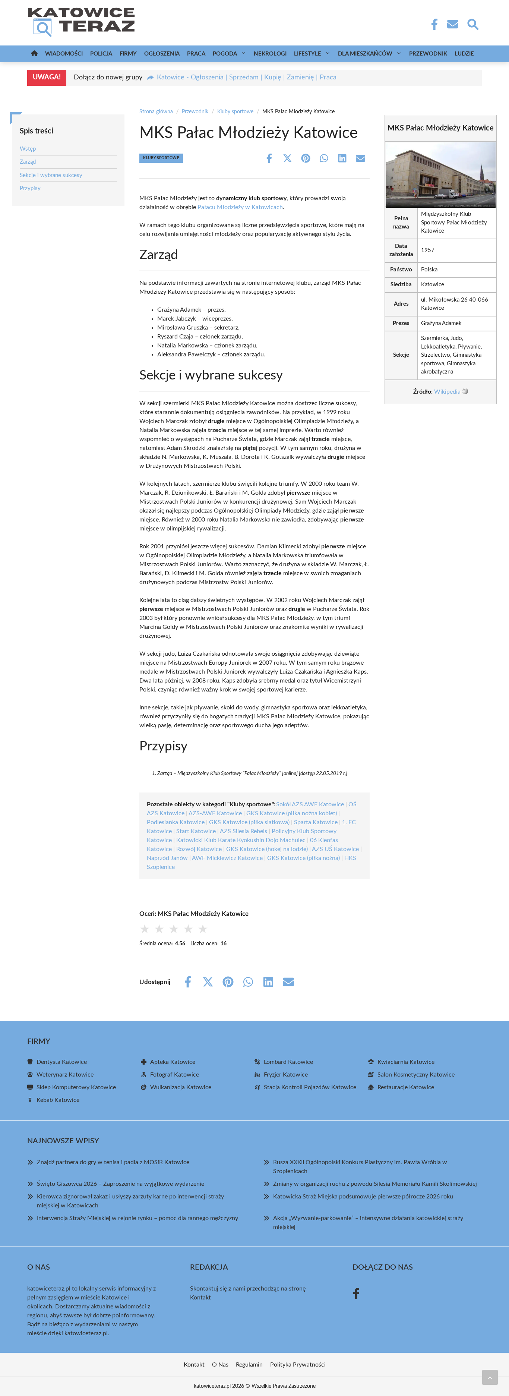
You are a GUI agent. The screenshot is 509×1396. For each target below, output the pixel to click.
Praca (196, 54)
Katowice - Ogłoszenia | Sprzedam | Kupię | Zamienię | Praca (246, 77)
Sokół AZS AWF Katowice (310, 804)
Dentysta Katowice (62, 1062)
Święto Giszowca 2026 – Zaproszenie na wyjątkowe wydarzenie (120, 1184)
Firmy (128, 54)
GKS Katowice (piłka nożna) (303, 858)
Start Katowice (196, 831)
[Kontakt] (452, 24)
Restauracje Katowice (405, 1087)
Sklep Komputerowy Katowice (76, 1087)
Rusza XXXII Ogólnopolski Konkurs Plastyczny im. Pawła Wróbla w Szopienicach (360, 1166)
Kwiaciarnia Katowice (405, 1062)
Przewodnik (428, 54)
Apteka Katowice (172, 1062)
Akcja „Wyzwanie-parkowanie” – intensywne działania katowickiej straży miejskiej (368, 1222)
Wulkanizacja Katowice (180, 1087)
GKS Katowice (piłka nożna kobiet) (291, 813)
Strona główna (156, 111)
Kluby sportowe (235, 111)
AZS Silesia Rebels (243, 831)
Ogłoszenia (162, 54)
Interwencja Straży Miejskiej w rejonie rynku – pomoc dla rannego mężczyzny (137, 1218)
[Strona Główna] (34, 53)
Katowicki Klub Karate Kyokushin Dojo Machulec (241, 840)
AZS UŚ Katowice (335, 849)
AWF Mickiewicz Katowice (227, 858)
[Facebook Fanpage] (432, 24)
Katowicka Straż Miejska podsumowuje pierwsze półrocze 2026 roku (363, 1197)
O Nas (220, 1365)
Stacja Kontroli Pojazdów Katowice (310, 1087)
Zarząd (28, 162)
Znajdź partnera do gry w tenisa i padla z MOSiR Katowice (113, 1162)
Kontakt (200, 1298)
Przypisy (30, 188)
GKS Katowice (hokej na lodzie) (267, 849)
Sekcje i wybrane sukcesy (51, 175)
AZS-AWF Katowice (215, 813)
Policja (101, 54)
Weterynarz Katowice (65, 1075)
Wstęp (28, 149)
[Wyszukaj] (472, 23)
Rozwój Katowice (199, 849)
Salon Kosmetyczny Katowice (416, 1075)
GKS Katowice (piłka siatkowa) (249, 822)
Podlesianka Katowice (176, 822)
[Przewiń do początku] (490, 1377)
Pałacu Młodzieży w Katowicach (240, 207)
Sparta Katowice (316, 822)
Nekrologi (270, 54)
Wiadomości (64, 54)
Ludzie (464, 54)
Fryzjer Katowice (286, 1075)
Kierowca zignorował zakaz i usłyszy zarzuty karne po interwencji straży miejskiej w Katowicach (130, 1201)
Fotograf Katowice (174, 1075)
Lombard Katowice (288, 1062)
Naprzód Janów (167, 858)
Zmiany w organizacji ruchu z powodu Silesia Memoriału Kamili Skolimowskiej (375, 1184)
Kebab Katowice (58, 1100)
